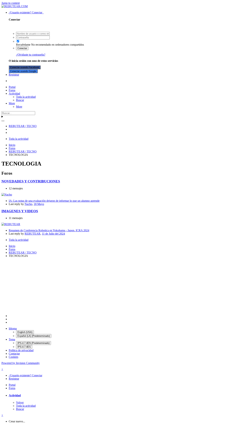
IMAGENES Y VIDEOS (19, 211)
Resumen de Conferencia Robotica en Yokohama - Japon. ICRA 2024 (49, 230)
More (12, 103)
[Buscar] (2, 120)
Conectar (22, 48)
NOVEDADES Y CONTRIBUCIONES (30, 181)
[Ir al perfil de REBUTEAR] (10, 224)
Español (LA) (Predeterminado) (33, 336)
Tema (12, 339)
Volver (20, 402)
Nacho (28, 204)
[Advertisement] (110, 285)
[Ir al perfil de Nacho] (6, 194)
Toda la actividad (26, 96)
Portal (12, 87)
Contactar (14, 353)
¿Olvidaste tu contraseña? (30, 54)
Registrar (14, 74)
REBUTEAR (32, 233)
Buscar (20, 100)
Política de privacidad (21, 350)
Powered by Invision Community (20, 363)
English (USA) (24, 332)
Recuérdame (23, 44)
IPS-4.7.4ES (24, 346)
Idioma (13, 328)
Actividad (14, 93)
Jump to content (10, 3)
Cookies (13, 356)
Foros (12, 90)
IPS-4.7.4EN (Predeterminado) (33, 343)
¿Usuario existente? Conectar (26, 12)
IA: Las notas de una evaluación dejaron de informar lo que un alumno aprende (54, 200)
